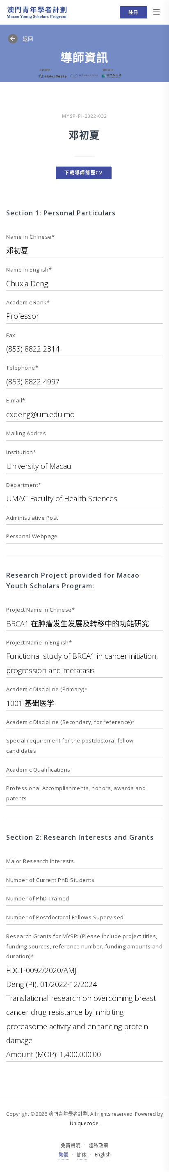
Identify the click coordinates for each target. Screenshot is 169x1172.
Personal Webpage (31, 536)
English (103, 1154)
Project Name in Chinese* (40, 609)
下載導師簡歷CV (83, 172)
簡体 (82, 1154)
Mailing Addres (26, 433)
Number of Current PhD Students (50, 880)
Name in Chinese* (30, 236)
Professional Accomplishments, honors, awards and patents (76, 793)
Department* (23, 485)
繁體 (64, 1154)
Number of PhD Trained (37, 898)
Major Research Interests (40, 861)
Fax (11, 335)
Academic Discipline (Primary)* (46, 689)
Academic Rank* (28, 302)
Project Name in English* (39, 642)
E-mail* (15, 400)
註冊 (133, 12)
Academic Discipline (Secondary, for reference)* (70, 722)
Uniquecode (84, 1123)
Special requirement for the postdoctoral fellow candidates (70, 745)
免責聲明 (70, 1145)
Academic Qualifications (38, 769)
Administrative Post (32, 517)
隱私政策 (98, 1145)
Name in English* (29, 269)
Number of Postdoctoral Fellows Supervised (65, 917)
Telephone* (22, 367)
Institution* (21, 452)
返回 (28, 38)
